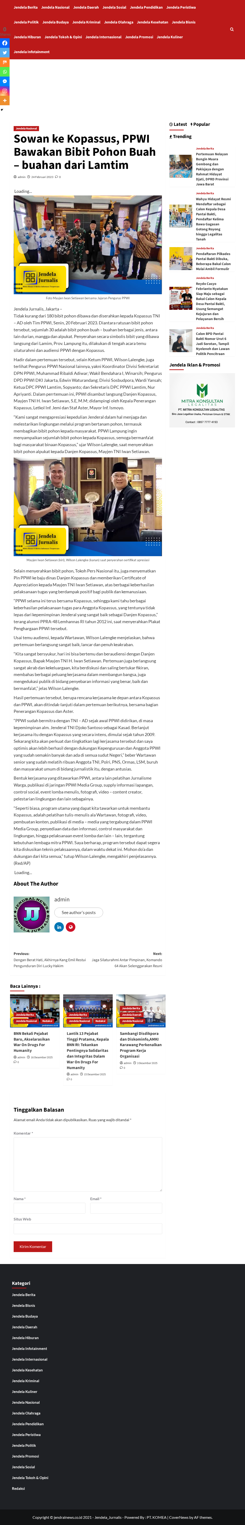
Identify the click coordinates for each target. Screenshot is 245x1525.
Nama (20, 1198)
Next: (127, 960)
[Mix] (5, 62)
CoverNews (179, 1517)
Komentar (23, 1133)
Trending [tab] (182, 136)
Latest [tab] (180, 124)
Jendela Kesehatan (152, 22)
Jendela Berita (26, 7)
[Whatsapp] (5, 72)
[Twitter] (5, 52)
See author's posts (79, 912)
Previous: (50, 960)
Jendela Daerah (86, 7)
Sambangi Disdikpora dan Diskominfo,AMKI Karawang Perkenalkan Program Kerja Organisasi (141, 1045)
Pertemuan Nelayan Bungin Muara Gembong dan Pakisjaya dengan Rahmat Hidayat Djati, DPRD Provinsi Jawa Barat (212, 169)
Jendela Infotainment (32, 52)
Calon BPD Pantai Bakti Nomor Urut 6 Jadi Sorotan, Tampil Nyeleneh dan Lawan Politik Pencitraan (213, 343)
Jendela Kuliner (170, 37)
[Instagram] (5, 91)
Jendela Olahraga (118, 22)
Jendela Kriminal (86, 22)
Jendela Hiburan (27, 37)
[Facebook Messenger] (5, 81)
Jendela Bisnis (183, 22)
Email (95, 1198)
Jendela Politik (26, 22)
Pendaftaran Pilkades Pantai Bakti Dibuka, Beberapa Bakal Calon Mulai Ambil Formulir (213, 261)
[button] (232, 30)
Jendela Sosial (114, 7)
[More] (5, 100)
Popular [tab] (201, 124)
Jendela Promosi (139, 37)
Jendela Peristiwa (181, 7)
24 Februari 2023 (42, 177)
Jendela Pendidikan (146, 7)
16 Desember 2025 (42, 1057)
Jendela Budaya (55, 22)
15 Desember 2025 (95, 1074)
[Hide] (2, 110)
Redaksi (47, 1021)
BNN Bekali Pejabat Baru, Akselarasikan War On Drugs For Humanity (32, 1042)
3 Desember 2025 (147, 1063)
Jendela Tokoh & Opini (63, 37)
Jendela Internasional (103, 37)
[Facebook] (5, 43)
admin (22, 177)
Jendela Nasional (55, 7)
